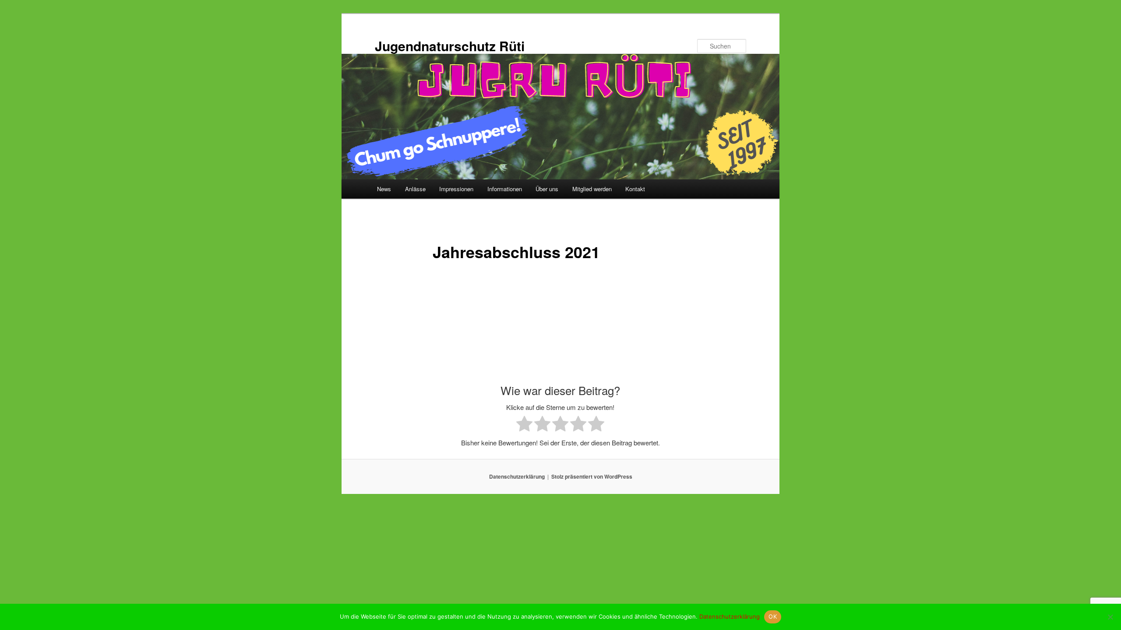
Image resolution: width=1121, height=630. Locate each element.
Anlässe (415, 189)
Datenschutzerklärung (517, 476)
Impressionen (456, 189)
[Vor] (677, 324)
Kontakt (635, 189)
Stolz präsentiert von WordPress (591, 476)
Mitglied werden (592, 189)
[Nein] (1110, 616)
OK (772, 616)
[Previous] (443, 324)
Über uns (547, 189)
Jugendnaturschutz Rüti (450, 45)
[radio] (524, 425)
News (384, 189)
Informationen (504, 189)
